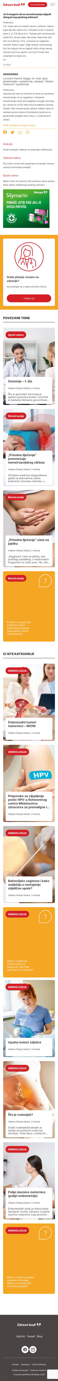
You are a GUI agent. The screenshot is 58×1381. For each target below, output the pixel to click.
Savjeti (31, 1336)
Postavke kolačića (38, 1370)
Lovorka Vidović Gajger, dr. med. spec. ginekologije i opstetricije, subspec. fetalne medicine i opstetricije (28, 81)
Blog (39, 1336)
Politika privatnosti (20, 1370)
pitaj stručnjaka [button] (37, 5)
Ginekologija (17, 670)
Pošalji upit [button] (29, 298)
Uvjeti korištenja (39, 1364)
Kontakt (15, 1364)
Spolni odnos (10, 175)
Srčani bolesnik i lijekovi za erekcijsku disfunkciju (27, 149)
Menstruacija (16, 416)
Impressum (25, 1364)
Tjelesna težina (12, 158)
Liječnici (20, 1336)
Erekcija (7, 144)
